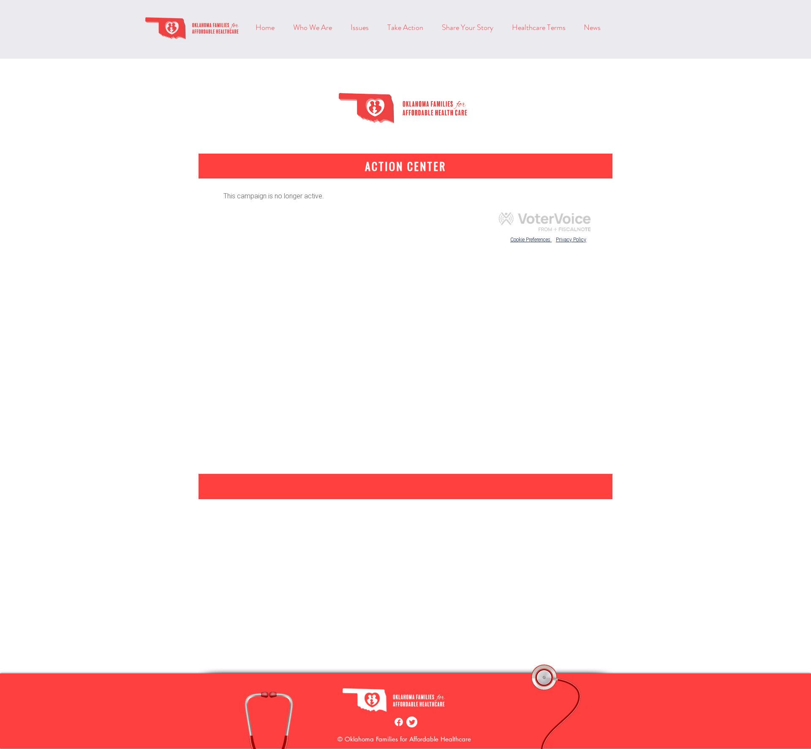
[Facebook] (398, 722)
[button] (408, 27)
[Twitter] (411, 722)
